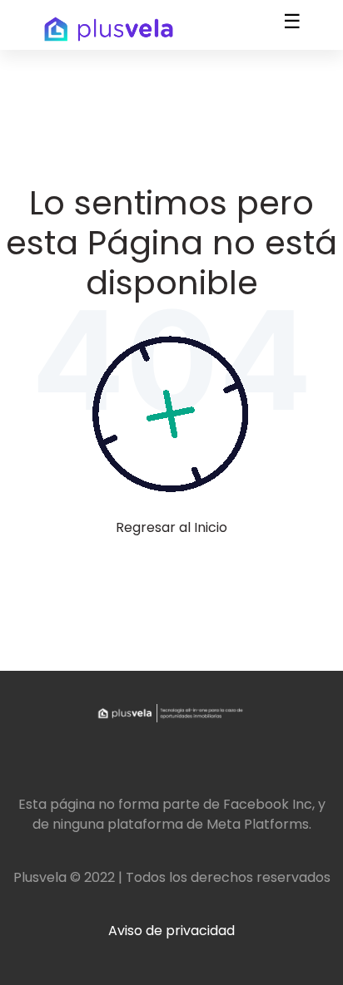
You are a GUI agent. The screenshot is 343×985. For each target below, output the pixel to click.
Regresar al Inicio (171, 527)
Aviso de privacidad (171, 930)
